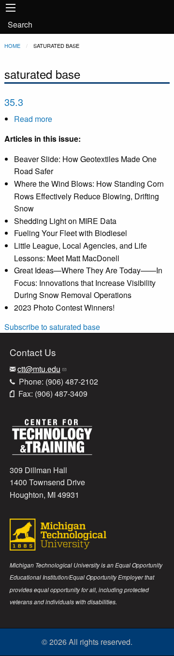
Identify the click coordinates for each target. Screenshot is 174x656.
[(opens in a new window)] (52, 435)
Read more (33, 118)
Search (20, 24)
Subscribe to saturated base (52, 326)
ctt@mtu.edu (38, 368)
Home (12, 45)
